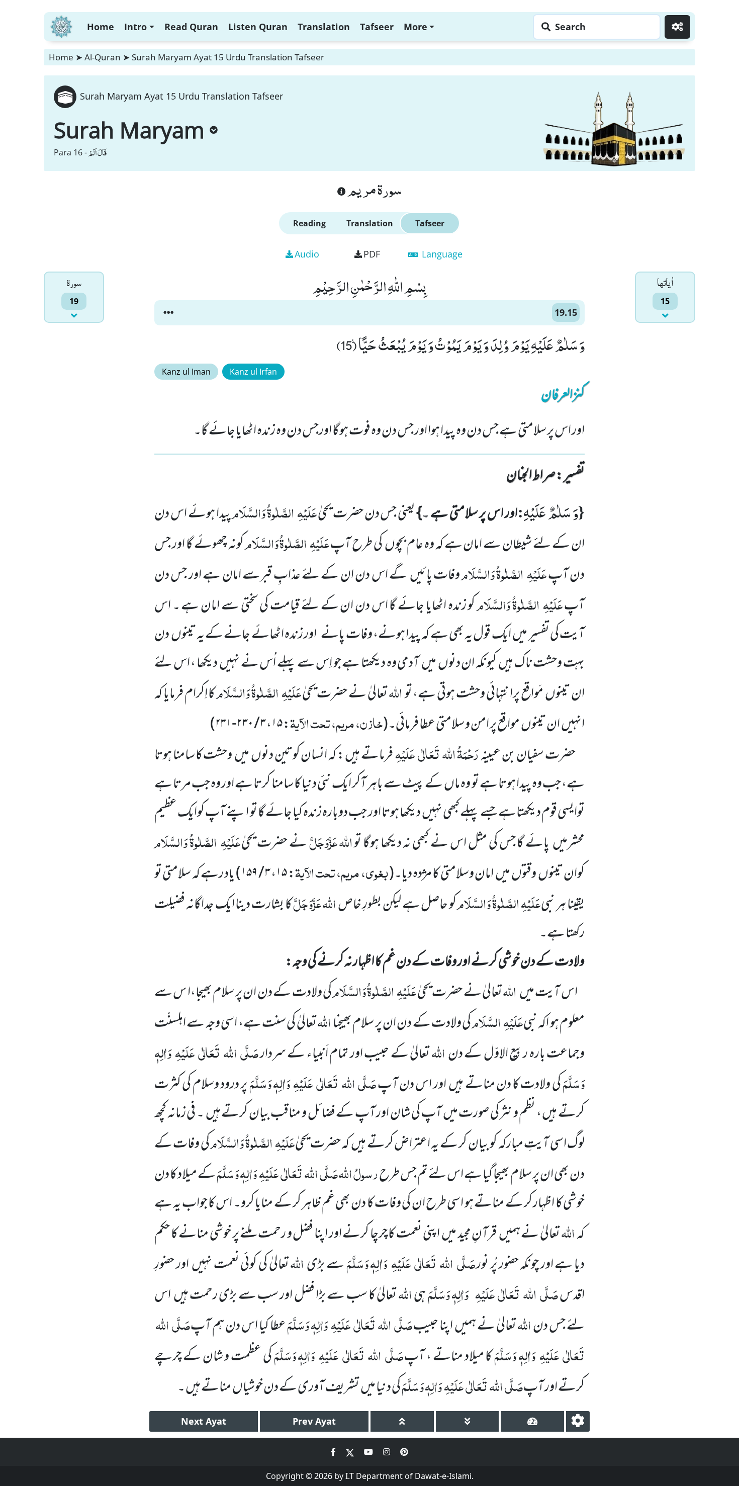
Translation (324, 27)
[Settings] (677, 27)
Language (441, 254)
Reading (309, 223)
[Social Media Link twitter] (351, 1451)
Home (100, 27)
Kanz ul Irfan (253, 371)
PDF (371, 254)
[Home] (61, 25)
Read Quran (191, 27)
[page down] (467, 1421)
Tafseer (377, 27)
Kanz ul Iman (186, 371)
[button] (168, 313)
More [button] (415, 27)
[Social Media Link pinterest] (404, 1451)
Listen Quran (258, 27)
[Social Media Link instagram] (387, 1451)
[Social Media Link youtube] (369, 1451)
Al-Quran (102, 57)
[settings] (578, 1421)
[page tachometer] (532, 1421)
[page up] (402, 1421)
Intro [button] (135, 27)
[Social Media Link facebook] (334, 1451)
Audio (307, 254)
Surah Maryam (129, 130)
